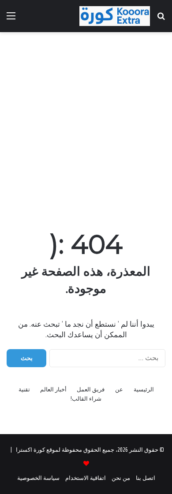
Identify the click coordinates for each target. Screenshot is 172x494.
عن (119, 389)
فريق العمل (91, 389)
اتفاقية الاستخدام (85, 478)
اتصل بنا (145, 478)
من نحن (121, 478)
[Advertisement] (86, 127)
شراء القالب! (86, 398)
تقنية (24, 389)
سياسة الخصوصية (38, 478)
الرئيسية (144, 389)
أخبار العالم (53, 389)
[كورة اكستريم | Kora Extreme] (114, 16)
